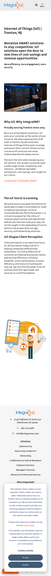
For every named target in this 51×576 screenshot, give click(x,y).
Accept (25, 557)
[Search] (36, 5)
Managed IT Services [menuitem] (25, 470)
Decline (25, 565)
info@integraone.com (27, 434)
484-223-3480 (27, 428)
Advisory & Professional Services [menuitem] (26, 475)
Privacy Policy (28, 525)
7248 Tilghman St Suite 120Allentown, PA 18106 (27, 421)
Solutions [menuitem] (26, 441)
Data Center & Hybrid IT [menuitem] (25, 451)
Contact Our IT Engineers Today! (20, 181)
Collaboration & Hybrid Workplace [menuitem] (25, 461)
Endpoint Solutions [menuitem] (25, 465)
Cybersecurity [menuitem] (25, 446)
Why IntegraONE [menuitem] (25, 482)
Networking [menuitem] (25, 456)
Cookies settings (25, 550)
